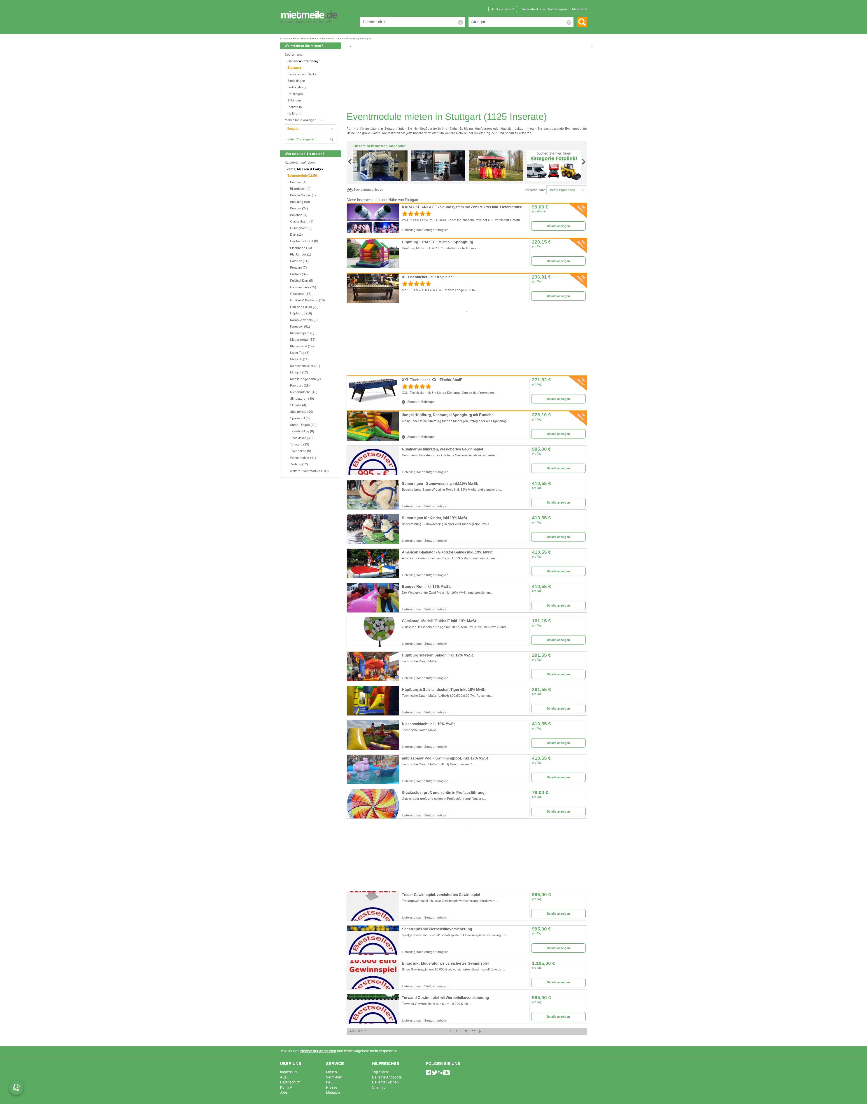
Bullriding (300, 202)
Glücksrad (300, 293)
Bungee (299, 208)
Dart (296, 234)
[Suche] (582, 22)
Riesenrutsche (303, 392)
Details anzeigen (558, 226)
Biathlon (298, 182)
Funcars (298, 267)
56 (466, 1031)
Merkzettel (579, 9)
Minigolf (299, 372)
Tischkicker (301, 438)
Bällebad (299, 215)
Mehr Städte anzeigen (300, 120)
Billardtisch (300, 188)
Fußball (299, 274)
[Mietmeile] (309, 17)
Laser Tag (299, 352)
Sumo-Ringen (303, 425)
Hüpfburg (301, 313)
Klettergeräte (302, 339)
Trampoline (300, 451)
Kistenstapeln (302, 333)
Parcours (300, 385)
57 (473, 1031)
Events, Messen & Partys (304, 169)
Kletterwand (302, 346)
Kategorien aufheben (300, 162)
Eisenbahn (301, 248)
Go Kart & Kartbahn (307, 300)
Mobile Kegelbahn (305, 379)
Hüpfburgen (483, 128)
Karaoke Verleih (304, 320)
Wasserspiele (303, 457)
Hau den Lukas (304, 307)
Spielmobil (300, 418)
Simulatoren (302, 398)
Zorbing (299, 464)
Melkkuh (299, 359)
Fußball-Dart (301, 280)
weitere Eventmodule (309, 471)
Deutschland (294, 54)
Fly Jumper (300, 254)
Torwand (299, 444)
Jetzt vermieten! (502, 9)
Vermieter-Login (533, 9)
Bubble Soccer (303, 195)
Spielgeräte (301, 411)
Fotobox (299, 261)
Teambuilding (302, 431)
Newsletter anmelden (318, 1051)
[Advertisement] (468, 79)
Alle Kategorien (558, 9)
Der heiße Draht (304, 241)
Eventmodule (302, 175)
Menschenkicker (305, 366)
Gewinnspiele (303, 287)
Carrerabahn (301, 221)
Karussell (300, 326)
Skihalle (298, 405)
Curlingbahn (301, 228)
